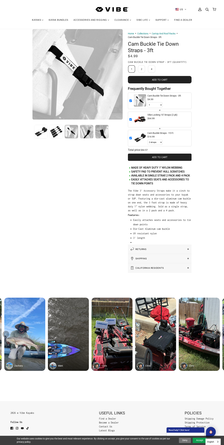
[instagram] (17, 428)
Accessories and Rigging (90, 20)
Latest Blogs (107, 430)
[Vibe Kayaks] (112, 9)
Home (131, 33)
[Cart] (214, 9)
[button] (181, 9)
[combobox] (213, 442)
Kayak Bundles (58, 20)
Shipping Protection (197, 422)
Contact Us (105, 426)
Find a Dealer (183, 20)
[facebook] (11, 428)
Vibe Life (142, 20)
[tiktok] (27, 428)
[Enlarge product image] (77, 74)
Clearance (122, 20)
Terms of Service (195, 426)
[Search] (207, 9)
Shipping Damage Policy (199, 418)
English (210, 442)
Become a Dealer (109, 422)
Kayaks (37, 20)
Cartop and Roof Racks (163, 33)
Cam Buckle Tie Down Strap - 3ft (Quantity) (157, 62)
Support (161, 20)
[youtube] (22, 428)
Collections (142, 33)
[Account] (200, 9)
